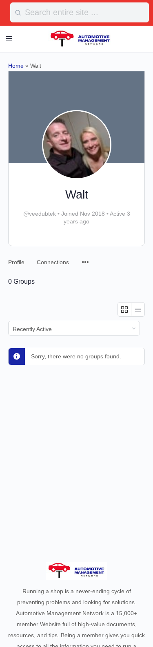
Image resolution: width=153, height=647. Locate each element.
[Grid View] (124, 309)
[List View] (137, 309)
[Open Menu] (9, 38)
